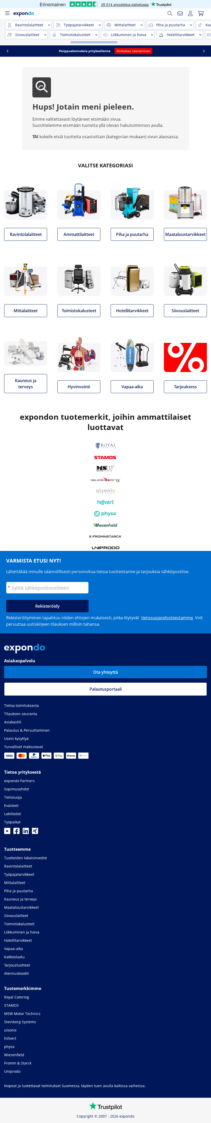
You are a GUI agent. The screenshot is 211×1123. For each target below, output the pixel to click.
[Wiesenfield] (105, 525)
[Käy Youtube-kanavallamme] (7, 832)
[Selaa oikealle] (204, 51)
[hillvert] (105, 502)
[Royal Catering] (105, 446)
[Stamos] (105, 457)
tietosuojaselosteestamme (167, 618)
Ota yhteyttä (105, 672)
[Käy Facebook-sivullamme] (16, 832)
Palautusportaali (106, 689)
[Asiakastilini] (190, 13)
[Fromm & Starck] (105, 536)
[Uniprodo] (105, 548)
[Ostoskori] (201, 13)
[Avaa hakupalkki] (170, 13)
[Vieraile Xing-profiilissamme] (35, 832)
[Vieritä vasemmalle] (7, 51)
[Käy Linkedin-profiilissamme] (26, 832)
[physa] (105, 514)
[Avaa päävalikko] (7, 13)
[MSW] (105, 468)
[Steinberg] (105, 480)
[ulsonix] (105, 491)
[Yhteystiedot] (180, 13)
